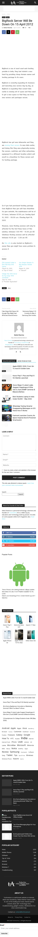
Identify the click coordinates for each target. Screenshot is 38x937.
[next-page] (6, 425)
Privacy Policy (18, 917)
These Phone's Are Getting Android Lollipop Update (18, 589)
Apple (13, 728)
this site (8, 243)
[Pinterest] (13, 32)
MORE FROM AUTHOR (24, 361)
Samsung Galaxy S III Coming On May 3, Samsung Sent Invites (29, 313)
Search (4, 492)
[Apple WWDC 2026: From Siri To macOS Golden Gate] (7, 368)
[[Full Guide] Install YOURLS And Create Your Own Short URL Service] (7, 836)
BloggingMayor (9, 344)
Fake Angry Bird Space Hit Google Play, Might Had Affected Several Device (10, 313)
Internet (31, 739)
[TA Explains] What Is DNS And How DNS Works (9, 264)
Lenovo (26, 742)
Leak (20, 742)
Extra (8, 14)
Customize (17, 732)
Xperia (22, 759)
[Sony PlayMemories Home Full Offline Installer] (7, 818)
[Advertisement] (19, 8)
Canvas (10, 731)
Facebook (32, 731)
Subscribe (32, 545)
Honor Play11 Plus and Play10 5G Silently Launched (18, 702)
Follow (32, 537)
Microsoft (21, 745)
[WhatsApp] (17, 32)
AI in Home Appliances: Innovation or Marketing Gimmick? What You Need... (24, 801)
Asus (25, 728)
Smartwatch (24, 752)
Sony (3, 755)
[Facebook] (4, 32)
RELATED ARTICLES (9, 361)
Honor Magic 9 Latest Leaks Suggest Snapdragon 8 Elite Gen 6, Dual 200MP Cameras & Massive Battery (19, 713)
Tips (15, 755)
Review (5, 752)
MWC (3, 749)
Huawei (17, 739)
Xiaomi (16, 759)
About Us (10, 917)
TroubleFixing (25, 342)
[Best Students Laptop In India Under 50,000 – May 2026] (7, 399)
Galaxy (19, 735)
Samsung (14, 752)
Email (2, 925)
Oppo (26, 749)
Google (27, 735)
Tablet (9, 755)
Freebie (4, 735)
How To (5, 738)
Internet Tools (6, 742)
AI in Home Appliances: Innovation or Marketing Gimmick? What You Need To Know (17, 707)
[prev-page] (3, 425)
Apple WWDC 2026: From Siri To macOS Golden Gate (19, 698)
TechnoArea (17, 342)
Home (3, 14)
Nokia (14, 748)
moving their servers (12, 145)
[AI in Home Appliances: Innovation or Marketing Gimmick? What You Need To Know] (7, 801)
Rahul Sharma (8, 27)
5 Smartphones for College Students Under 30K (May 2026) (19, 719)
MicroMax (11, 745)
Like (33, 532)
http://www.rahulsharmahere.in (19, 337)
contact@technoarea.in (22, 912)
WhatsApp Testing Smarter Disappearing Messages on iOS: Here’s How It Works (24, 408)
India (24, 738)
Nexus (8, 749)
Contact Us (27, 917)
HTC (12, 738)
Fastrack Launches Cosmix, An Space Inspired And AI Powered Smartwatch (24, 417)
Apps (19, 728)
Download (25, 732)
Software (31, 752)
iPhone (14, 742)
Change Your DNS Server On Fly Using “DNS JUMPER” (9, 276)
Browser (4, 732)
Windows (29, 755)
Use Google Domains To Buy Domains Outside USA (26, 264)
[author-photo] (19, 332)
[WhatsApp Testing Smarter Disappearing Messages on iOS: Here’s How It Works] (7, 408)
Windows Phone (7, 759)
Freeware (11, 735)
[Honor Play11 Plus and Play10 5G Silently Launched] (7, 378)
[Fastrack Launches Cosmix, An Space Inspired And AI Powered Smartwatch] (7, 417)
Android (5, 728)
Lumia (4, 745)
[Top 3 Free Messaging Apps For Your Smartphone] (7, 827)
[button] (3, 2)
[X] (8, 32)
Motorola (30, 745)
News (8, 17)
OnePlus (20, 749)
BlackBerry (31, 728)
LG (31, 742)
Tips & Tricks (22, 755)
